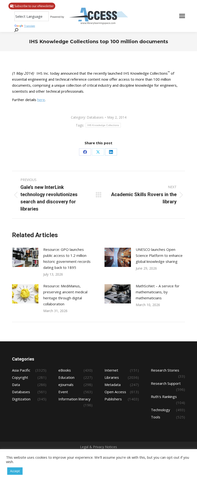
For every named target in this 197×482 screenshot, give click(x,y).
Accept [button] (15, 471)
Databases (95, 117)
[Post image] (25, 257)
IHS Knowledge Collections (103, 125)
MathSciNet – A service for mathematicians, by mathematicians (157, 291)
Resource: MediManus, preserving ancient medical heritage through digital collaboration (65, 294)
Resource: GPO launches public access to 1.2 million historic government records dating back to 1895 (67, 258)
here (41, 99)
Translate (29, 25)
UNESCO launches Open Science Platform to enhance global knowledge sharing (159, 255)
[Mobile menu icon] (182, 16)
